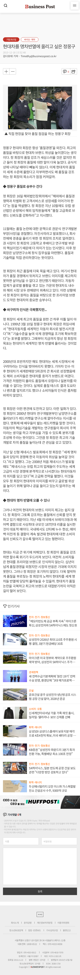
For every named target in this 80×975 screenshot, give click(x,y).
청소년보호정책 (16, 930)
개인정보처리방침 (44, 922)
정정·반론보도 (34, 930)
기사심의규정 (52, 930)
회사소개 (15, 922)
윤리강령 (28, 922)
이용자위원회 (63, 922)
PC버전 (40, 914)
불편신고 (67, 930)
